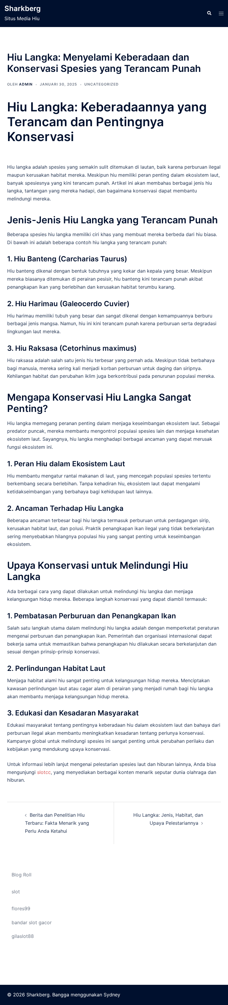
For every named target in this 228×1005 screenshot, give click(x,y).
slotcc (44, 772)
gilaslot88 (23, 936)
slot (16, 892)
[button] (209, 13)
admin (26, 84)
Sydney (112, 995)
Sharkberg (22, 8)
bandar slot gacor (32, 922)
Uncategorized (101, 84)
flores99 (21, 908)
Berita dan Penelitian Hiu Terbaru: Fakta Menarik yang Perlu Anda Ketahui (57, 823)
